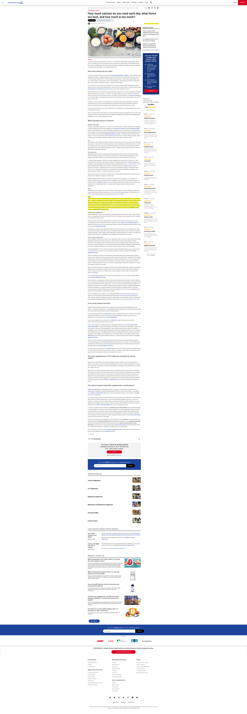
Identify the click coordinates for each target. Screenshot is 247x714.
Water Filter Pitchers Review (101, 209)
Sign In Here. (119, 455)
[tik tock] (110, 697)
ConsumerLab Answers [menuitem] (93, 672)
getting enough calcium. (129, 545)
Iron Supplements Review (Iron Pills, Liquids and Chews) (150, 39)
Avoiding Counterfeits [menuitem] (93, 684)
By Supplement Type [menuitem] (92, 662)
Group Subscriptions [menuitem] (116, 674)
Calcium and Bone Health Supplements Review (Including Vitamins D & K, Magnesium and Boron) (151, 33)
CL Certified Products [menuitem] (141, 670)
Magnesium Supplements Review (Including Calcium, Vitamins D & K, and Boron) (149, 45)
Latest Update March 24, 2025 (151, 23)
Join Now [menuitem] (114, 662)
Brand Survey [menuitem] (91, 680)
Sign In (235, 2)
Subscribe (130, 465)
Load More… (94, 621)
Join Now (242, 2)
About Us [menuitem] (114, 682)
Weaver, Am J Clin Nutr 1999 (128, 164)
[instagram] (119, 697)
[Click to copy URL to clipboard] (154, 8)
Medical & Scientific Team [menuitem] (142, 672)
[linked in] (132, 697)
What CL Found (135, 207)
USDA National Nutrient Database (116, 194)
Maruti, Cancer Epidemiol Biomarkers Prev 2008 (128, 299)
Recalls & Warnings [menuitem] (92, 678)
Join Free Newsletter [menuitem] (117, 676)
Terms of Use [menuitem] (116, 702)
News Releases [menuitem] (115, 689)
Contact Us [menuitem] (114, 670)
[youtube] (114, 697)
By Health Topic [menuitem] (91, 666)
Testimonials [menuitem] (115, 687)
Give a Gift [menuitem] (114, 672)
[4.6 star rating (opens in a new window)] (152, 107)
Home (89, 8)
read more (152, 123)
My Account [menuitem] (114, 666)
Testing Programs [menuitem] (140, 664)
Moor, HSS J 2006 (115, 204)
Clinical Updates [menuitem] (91, 676)
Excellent (151, 104)
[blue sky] (137, 697)
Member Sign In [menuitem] (115, 664)
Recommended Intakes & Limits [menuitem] (95, 682)
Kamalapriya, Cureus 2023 (111, 205)
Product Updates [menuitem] (91, 674)
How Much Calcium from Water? (104, 20)
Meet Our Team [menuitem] (115, 684)
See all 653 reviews (151, 110)
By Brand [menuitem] (90, 664)
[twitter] (128, 697)
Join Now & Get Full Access (123, 652)
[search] (151, 2)
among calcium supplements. (116, 548)
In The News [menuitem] (115, 691)
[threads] (123, 697)
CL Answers (94, 8)
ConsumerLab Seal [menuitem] (140, 668)
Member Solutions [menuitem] (116, 668)
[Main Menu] (2, 2)
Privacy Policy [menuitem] (131, 702)
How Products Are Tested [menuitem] (142, 662)
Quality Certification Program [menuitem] (142, 666)
